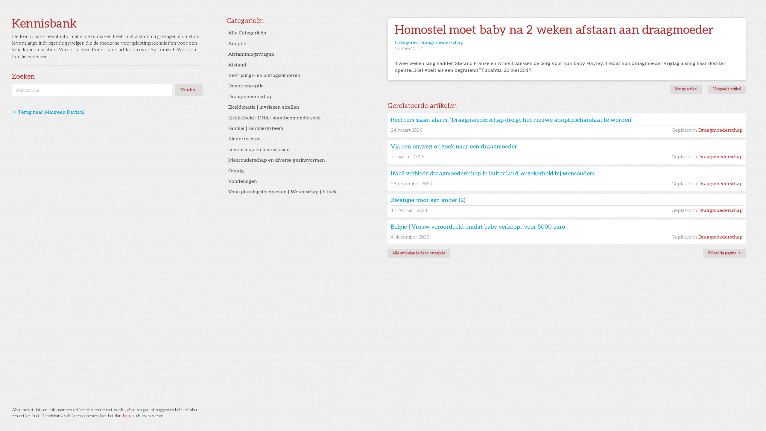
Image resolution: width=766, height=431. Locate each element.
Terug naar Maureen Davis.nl (48, 112)
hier (126, 415)
